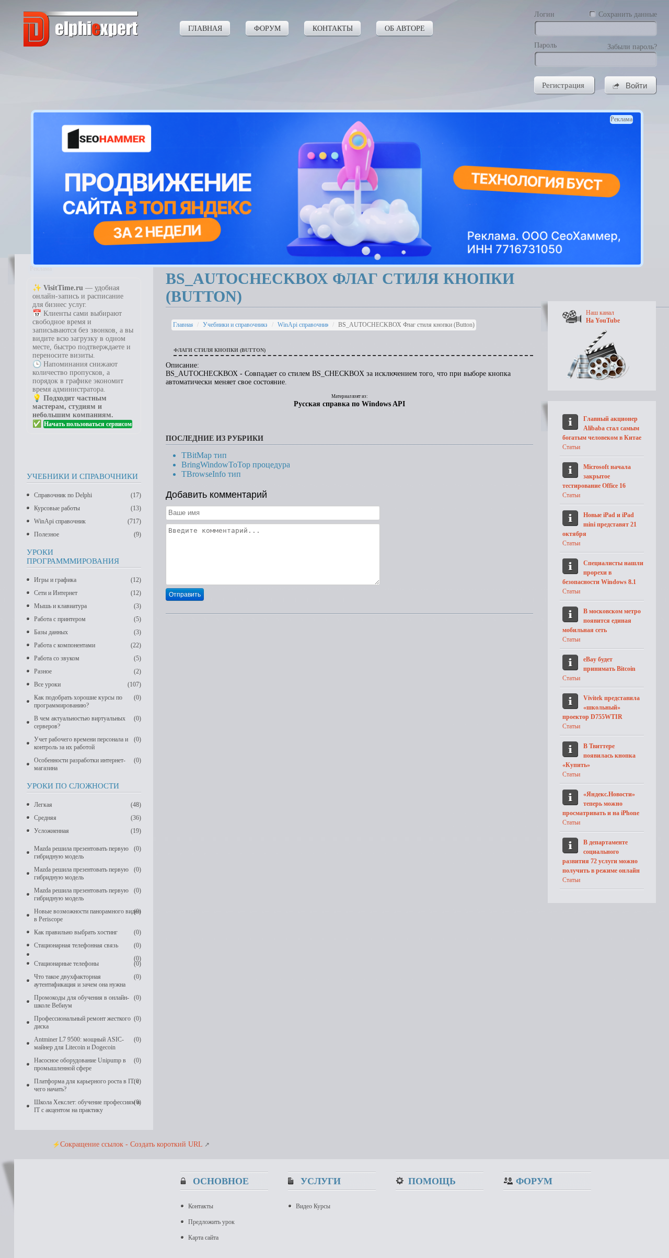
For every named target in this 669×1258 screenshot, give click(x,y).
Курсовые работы (87, 508)
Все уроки (87, 684)
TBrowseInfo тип (211, 474)
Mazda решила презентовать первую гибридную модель (87, 852)
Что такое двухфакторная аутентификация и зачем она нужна (87, 980)
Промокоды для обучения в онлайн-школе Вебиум (87, 1001)
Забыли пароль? (632, 47)
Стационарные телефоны (87, 963)
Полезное (87, 534)
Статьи (571, 447)
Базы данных (87, 632)
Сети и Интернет (87, 593)
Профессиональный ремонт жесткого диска (87, 1022)
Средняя (87, 817)
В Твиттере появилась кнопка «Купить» (599, 755)
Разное (87, 671)
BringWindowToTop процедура (235, 464)
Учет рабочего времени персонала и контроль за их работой (87, 743)
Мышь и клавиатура (87, 606)
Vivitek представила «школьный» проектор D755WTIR (601, 707)
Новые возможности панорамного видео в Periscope (87, 915)
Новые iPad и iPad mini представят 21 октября (599, 524)
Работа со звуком (87, 658)
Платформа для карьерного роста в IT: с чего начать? (87, 1085)
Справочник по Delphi (87, 495)
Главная (183, 324)
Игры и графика (87, 580)
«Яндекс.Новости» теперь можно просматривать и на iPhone (600, 804)
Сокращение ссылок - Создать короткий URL (131, 1144)
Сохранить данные (627, 14)
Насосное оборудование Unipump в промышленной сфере (87, 1064)
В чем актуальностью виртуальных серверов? (87, 722)
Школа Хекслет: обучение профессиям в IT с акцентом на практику (87, 1106)
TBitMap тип (204, 455)
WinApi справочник (87, 521)
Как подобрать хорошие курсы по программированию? (87, 701)
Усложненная (87, 830)
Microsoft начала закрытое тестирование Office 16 (596, 476)
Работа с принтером (87, 619)
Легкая (87, 804)
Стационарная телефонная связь (87, 945)
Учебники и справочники (236, 324)
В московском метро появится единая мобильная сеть (601, 621)
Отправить (185, 594)
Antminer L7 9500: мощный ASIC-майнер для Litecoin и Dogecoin (87, 1043)
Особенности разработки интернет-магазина (87, 764)
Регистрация (563, 85)
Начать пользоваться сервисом (88, 424)
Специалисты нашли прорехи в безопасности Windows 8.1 (602, 572)
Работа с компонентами (87, 645)
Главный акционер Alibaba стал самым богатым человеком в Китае (601, 428)
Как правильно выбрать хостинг (87, 932)
